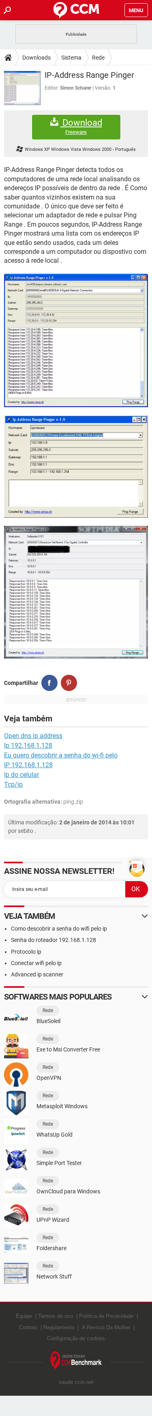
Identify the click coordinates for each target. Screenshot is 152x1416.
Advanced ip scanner (37, 974)
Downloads (36, 57)
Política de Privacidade (106, 1316)
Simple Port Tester (59, 1163)
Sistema (71, 57)
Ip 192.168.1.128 (28, 745)
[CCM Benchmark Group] (76, 1361)
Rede (98, 57)
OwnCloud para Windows (68, 1191)
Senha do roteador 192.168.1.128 (53, 940)
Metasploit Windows (62, 1106)
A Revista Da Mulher (106, 1327)
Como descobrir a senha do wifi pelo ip (59, 928)
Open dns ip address (33, 736)
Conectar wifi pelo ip (36, 963)
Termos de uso (55, 1316)
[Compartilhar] (49, 683)
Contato (28, 1327)
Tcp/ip (13, 784)
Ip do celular (21, 775)
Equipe (24, 1316)
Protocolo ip (26, 951)
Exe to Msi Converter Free (68, 1049)
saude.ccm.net (76, 1382)
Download (81, 126)
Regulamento (58, 1327)
